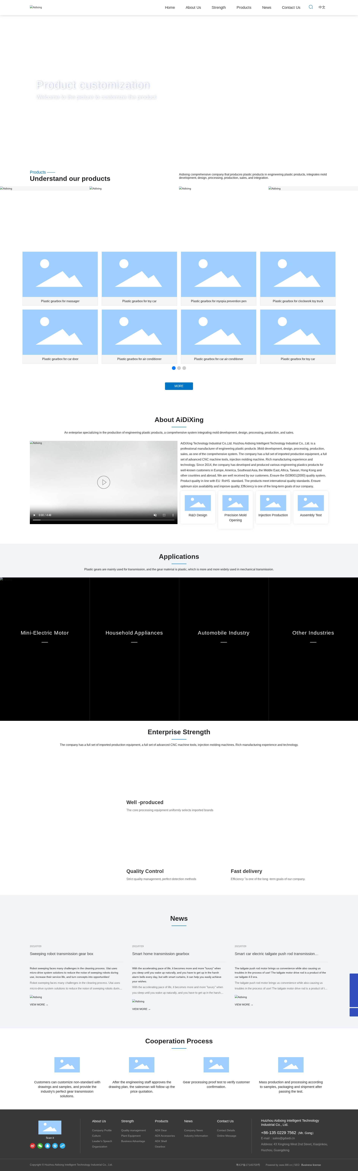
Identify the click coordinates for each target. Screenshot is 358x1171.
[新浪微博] (32, 1146)
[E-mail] (354, 986)
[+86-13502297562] (354, 978)
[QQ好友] (47, 1146)
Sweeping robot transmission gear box (61, 954)
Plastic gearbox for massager (60, 301)
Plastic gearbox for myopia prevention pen (218, 301)
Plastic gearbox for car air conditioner (218, 359)
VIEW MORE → (39, 1004)
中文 (322, 7)
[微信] (40, 1146)
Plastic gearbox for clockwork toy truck (298, 301)
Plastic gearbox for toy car (139, 301)
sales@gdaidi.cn (284, 1138)
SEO (296, 1165)
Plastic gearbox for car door (60, 359)
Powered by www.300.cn (279, 1165)
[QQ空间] (55, 1146)
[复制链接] (62, 1146)
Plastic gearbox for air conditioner (139, 359)
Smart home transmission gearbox (160, 954)
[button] (36, 143)
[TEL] (354, 994)
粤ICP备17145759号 (248, 1164)
